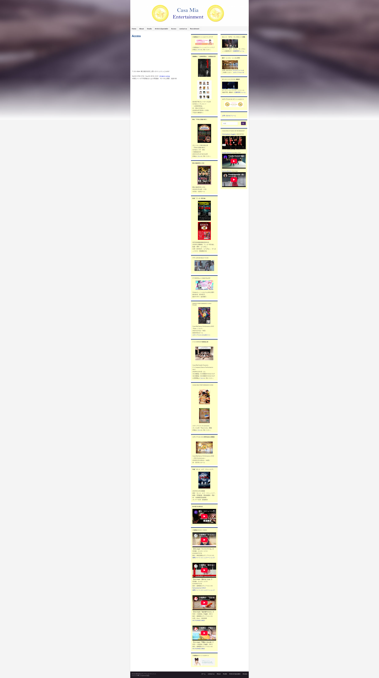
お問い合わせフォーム (229, 115)
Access (173, 29)
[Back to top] (374, 673)
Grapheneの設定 (144, 675)
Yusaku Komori (226, 152)
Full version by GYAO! (199, 588)
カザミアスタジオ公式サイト (201, 335)
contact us (183, 29)
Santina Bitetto (227, 171)
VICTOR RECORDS (198, 620)
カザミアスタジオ (238, 72)
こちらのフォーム (237, 70)
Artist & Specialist (161, 29)
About (141, 29)
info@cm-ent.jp (164, 76)
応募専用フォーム (238, 51)
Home (134, 29)
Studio (149, 29)
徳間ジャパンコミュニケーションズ (203, 557)
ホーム (203, 674)
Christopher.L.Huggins (229, 134)
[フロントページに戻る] (189, 13)
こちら (199, 49)
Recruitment (194, 29)
